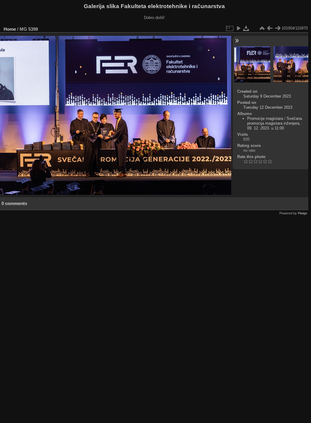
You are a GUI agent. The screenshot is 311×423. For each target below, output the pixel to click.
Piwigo (302, 213)
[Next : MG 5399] (277, 28)
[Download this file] (246, 28)
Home (10, 29)
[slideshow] (238, 28)
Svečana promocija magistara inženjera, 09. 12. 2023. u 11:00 (274, 123)
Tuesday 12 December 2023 (267, 107)
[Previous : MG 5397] (270, 28)
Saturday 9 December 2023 (267, 96)
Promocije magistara (265, 118)
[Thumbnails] (262, 28)
